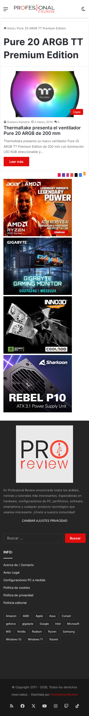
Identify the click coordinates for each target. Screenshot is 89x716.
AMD (26, 616)
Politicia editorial (14, 603)
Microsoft (73, 623)
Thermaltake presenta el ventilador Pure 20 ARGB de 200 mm (42, 130)
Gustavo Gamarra (18, 122)
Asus (52, 616)
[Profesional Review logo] (34, 8)
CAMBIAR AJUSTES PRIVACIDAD (44, 520)
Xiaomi (53, 639)
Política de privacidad (18, 595)
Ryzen (52, 631)
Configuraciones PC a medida (24, 580)
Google (44, 623)
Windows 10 (13, 639)
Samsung (69, 631)
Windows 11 (35, 639)
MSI (8, 631)
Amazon (11, 616)
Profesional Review (64, 694)
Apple (39, 616)
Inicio (10, 28)
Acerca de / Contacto (18, 565)
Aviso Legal (11, 572)
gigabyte (27, 623)
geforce (11, 623)
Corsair (66, 616)
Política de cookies (16, 587)
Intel (58, 623)
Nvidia (21, 631)
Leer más (16, 162)
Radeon (37, 631)
